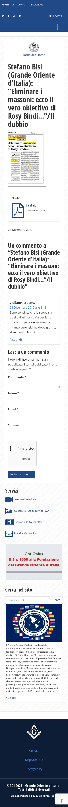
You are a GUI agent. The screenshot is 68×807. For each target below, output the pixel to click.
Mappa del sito (34, 760)
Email (13, 409)
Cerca (56, 600)
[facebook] (8, 16)
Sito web (14, 425)
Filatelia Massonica (25, 533)
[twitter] (2, 16)
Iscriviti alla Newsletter (28, 522)
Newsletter (8, 4)
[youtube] (14, 16)
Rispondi (16, 340)
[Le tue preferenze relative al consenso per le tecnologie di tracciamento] (61, 800)
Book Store (37, 4)
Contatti (22, 4)
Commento (17, 377)
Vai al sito (11, 697)
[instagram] (20, 16)
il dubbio (31, 205)
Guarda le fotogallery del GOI (31, 510)
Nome (13, 393)
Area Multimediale (24, 499)
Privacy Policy (34, 769)
